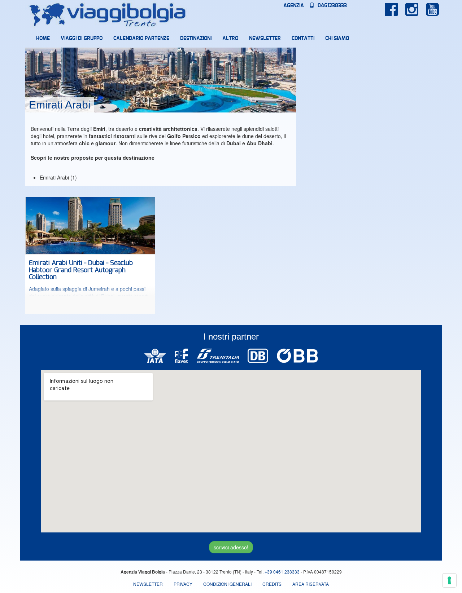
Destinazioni (196, 38)
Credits (272, 584)
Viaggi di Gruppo (82, 38)
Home (43, 38)
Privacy (183, 584)
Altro (230, 38)
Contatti (303, 38)
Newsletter (265, 38)
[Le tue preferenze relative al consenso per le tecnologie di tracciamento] (449, 580)
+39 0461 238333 (282, 571)
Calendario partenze (141, 38)
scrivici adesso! (231, 547)
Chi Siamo (337, 38)
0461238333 (331, 5)
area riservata (310, 584)
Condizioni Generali (227, 584)
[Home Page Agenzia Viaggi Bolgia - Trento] (108, 15)
